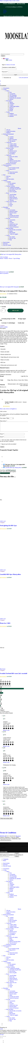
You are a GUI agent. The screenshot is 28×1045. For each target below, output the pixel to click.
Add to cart (15, 310)
